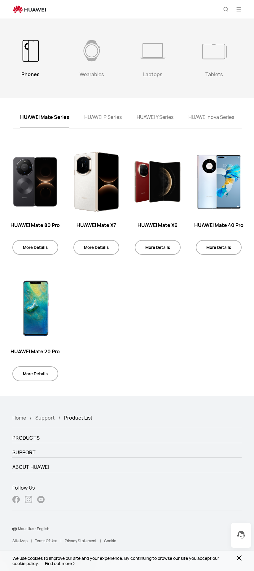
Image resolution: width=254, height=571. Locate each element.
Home (19, 417)
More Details (35, 247)
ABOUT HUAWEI (30, 467)
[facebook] (16, 500)
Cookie (110, 540)
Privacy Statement (81, 540)
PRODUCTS (26, 438)
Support (45, 417)
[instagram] (28, 500)
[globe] (14, 529)
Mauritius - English (33, 528)
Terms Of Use (46, 540)
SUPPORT (24, 452)
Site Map (20, 540)
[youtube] (41, 500)
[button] (226, 9)
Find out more (58, 563)
